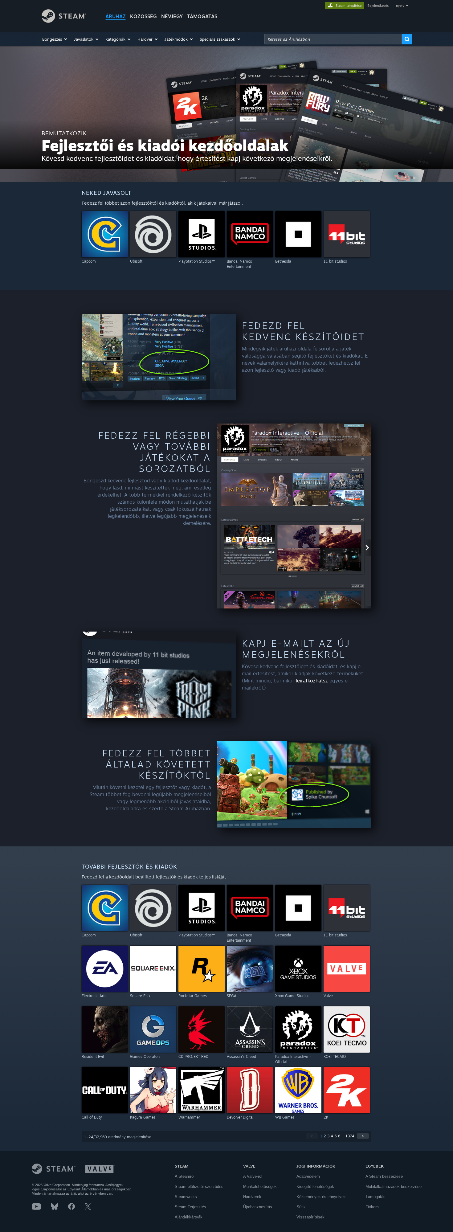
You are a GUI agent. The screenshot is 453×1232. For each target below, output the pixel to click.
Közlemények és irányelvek (321, 1196)
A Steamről (184, 1176)
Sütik (301, 1207)
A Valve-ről (252, 1176)
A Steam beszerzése (384, 1176)
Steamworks (186, 1196)
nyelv (400, 5)
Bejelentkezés (378, 5)
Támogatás (375, 1196)
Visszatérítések (310, 1217)
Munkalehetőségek (260, 1186)
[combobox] (333, 39)
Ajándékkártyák (188, 1217)
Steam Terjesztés (190, 1207)
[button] (55, 39)
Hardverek (252, 1196)
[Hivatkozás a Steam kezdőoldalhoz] (64, 21)
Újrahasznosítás (257, 1207)
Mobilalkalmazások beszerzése (393, 1186)
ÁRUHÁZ (115, 16)
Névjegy (172, 16)
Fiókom (372, 1207)
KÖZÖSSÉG (143, 16)
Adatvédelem (308, 1176)
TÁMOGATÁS (202, 16)
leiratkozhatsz (312, 680)
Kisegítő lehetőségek (315, 1186)
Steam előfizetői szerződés (199, 1186)
